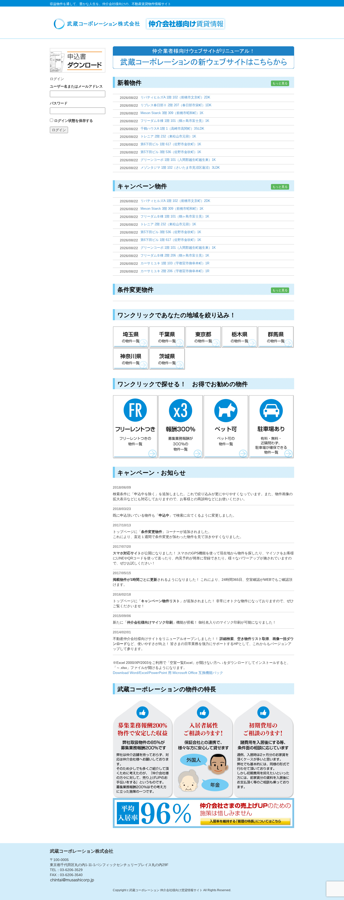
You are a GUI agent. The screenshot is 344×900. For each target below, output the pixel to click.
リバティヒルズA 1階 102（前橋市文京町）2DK (175, 97)
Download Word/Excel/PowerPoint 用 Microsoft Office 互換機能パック (168, 673)
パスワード (58, 103)
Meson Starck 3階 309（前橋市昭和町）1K (172, 113)
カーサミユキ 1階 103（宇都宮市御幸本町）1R (175, 263)
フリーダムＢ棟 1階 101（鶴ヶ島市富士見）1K (175, 121)
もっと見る (280, 83)
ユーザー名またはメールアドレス (76, 86)
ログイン (59, 130)
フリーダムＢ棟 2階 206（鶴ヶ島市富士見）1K (175, 255)
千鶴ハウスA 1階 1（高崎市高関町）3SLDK (172, 128)
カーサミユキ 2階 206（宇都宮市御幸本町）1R (175, 271)
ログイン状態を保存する (73, 121)
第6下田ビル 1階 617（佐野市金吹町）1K (171, 144)
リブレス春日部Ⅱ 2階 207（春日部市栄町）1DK (176, 105)
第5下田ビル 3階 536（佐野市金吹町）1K (171, 152)
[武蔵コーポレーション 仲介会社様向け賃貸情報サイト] (141, 24)
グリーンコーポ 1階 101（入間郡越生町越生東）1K (178, 160)
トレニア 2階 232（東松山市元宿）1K (168, 136)
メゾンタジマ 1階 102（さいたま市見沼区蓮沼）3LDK (180, 167)
